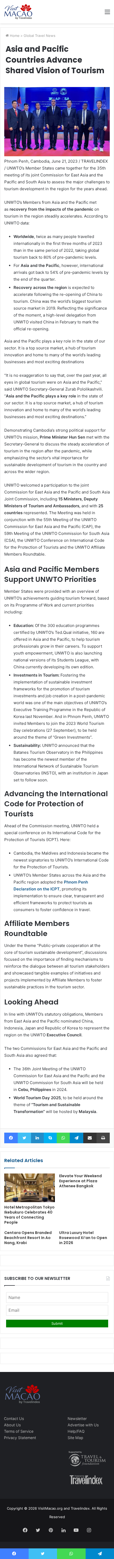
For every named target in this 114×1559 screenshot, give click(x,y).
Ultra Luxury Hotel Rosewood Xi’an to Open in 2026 (83, 1237)
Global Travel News (39, 35)
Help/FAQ (76, 1431)
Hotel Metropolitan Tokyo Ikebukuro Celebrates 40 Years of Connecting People (29, 1215)
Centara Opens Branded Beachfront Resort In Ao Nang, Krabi (28, 1237)
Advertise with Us (83, 1425)
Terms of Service (18, 1431)
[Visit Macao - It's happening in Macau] (18, 12)
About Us (12, 1425)
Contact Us (14, 1418)
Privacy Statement (20, 1437)
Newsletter (77, 1418)
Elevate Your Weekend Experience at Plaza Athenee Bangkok (80, 1181)
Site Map (75, 1437)
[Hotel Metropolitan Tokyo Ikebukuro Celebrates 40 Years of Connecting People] (29, 1187)
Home (14, 35)
